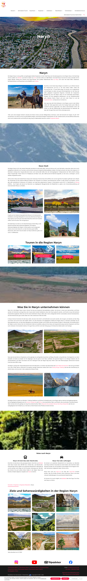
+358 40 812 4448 (75, 569)
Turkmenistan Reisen (13, 567)
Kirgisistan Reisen (54, 118)
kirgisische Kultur (48, 100)
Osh (35, 77)
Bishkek (20, 77)
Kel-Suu (40, 402)
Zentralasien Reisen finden (35, 569)
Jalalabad (64, 478)
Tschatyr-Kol (33, 402)
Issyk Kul (58, 471)
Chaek (29, 471)
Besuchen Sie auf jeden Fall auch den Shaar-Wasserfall (55, 404)
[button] (84, 15)
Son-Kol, (28, 402)
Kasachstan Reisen (13, 569)
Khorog (77, 182)
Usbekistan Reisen (34, 567)
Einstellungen (43, 578)
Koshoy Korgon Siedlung (58, 367)
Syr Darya (55, 79)
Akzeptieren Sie (55, 578)
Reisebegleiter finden (13, 571)
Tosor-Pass (72, 471)
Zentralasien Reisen (23, 569)
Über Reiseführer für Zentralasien (71, 574)
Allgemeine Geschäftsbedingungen (70, 572)
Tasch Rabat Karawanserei (62, 365)
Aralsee (36, 81)
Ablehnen (65, 578)
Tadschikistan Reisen (24, 567)
